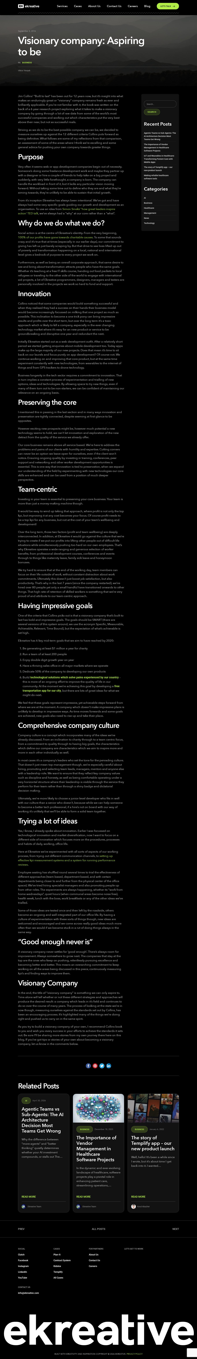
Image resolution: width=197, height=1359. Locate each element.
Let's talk (165, 6)
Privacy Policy (134, 1354)
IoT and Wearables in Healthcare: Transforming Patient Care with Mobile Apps (159, 159)
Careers (133, 6)
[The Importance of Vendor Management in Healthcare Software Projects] (98, 1108)
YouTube (22, 1277)
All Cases (58, 1277)
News (146, 218)
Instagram (23, 1266)
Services (62, 6)
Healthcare (149, 208)
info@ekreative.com (28, 1293)
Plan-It (57, 1254)
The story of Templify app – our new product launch (153, 1143)
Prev (21, 1228)
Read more (29, 1196)
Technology (149, 223)
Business (27, 62)
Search (152, 112)
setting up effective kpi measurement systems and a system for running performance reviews (66, 860)
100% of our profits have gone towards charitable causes (55, 237)
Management (150, 213)
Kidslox (57, 1266)
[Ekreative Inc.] (28, 6)
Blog (147, 6)
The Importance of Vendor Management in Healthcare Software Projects (156, 147)
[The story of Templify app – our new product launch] (153, 1108)
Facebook (23, 1260)
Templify (58, 1272)
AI (145, 198)
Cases (78, 6)
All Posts (98, 1228)
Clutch (21, 1254)
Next (175, 1228)
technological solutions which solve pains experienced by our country (74, 677)
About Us (94, 6)
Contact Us (114, 6)
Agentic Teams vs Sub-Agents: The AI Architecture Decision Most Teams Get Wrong (160, 136)
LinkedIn (22, 1272)
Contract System (62, 1260)
